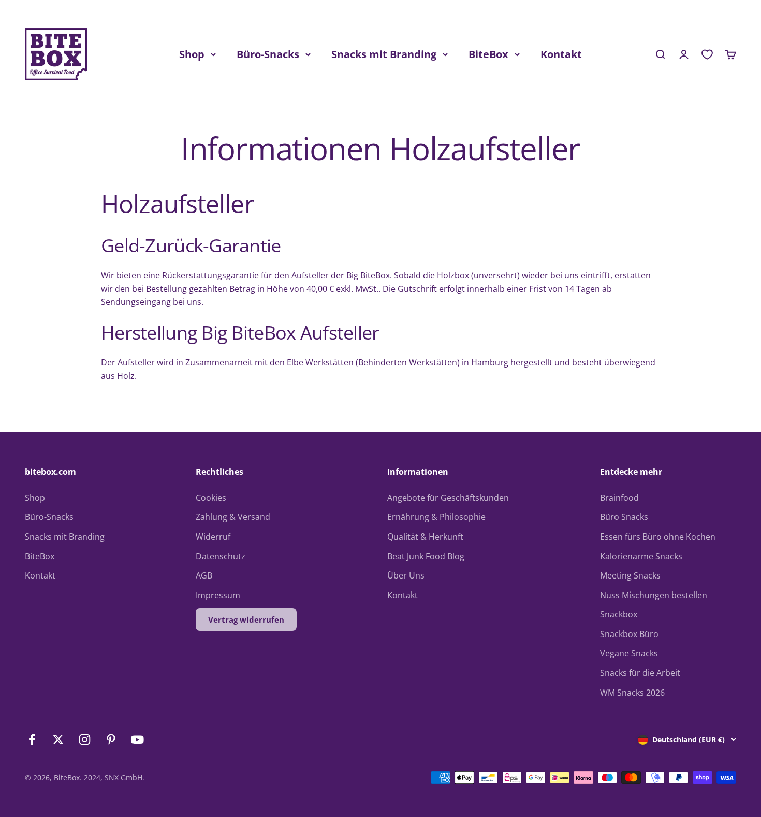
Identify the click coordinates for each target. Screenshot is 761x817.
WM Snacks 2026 (632, 692)
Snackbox (618, 614)
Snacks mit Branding (383, 54)
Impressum (218, 595)
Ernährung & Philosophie (436, 517)
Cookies (211, 497)
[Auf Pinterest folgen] (111, 739)
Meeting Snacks (630, 575)
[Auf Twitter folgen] (58, 739)
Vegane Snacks (629, 653)
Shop (191, 54)
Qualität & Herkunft (425, 536)
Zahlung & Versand (233, 517)
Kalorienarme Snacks (641, 556)
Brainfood (619, 497)
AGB (204, 575)
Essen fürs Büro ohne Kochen (657, 536)
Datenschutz (220, 556)
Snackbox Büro (629, 634)
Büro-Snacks (268, 54)
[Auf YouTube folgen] (137, 739)
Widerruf (213, 536)
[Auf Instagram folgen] (85, 739)
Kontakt (561, 54)
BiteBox (488, 54)
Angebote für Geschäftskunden (448, 497)
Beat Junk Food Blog (425, 556)
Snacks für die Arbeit (640, 673)
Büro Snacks (624, 517)
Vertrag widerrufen (246, 619)
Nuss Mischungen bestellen (653, 595)
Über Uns (406, 575)
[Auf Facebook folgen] (32, 739)
